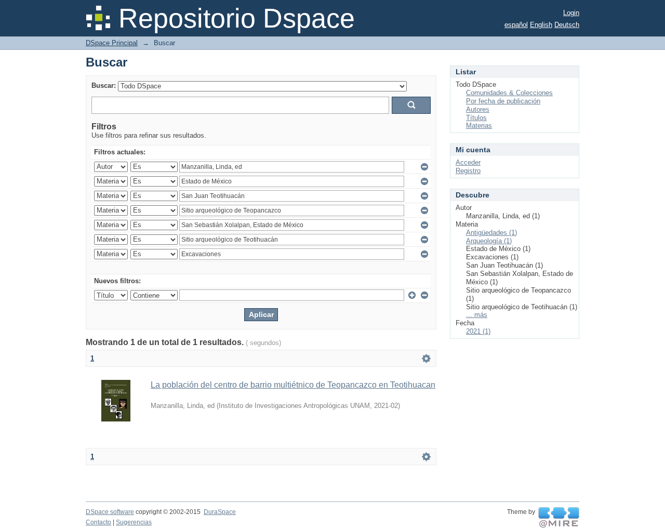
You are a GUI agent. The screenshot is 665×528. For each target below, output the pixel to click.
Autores (477, 109)
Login (571, 13)
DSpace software (110, 512)
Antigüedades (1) (491, 232)
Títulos (476, 118)
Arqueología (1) (489, 241)
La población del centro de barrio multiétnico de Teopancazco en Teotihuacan (293, 384)
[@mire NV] (558, 517)
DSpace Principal (112, 43)
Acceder (468, 162)
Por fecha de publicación (503, 101)
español (516, 25)
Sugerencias (134, 522)
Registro (468, 171)
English (541, 25)
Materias (479, 125)
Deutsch (566, 25)
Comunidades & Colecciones (509, 93)
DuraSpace (220, 512)
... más (476, 315)
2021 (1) (478, 331)
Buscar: (103, 85)
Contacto (98, 522)
